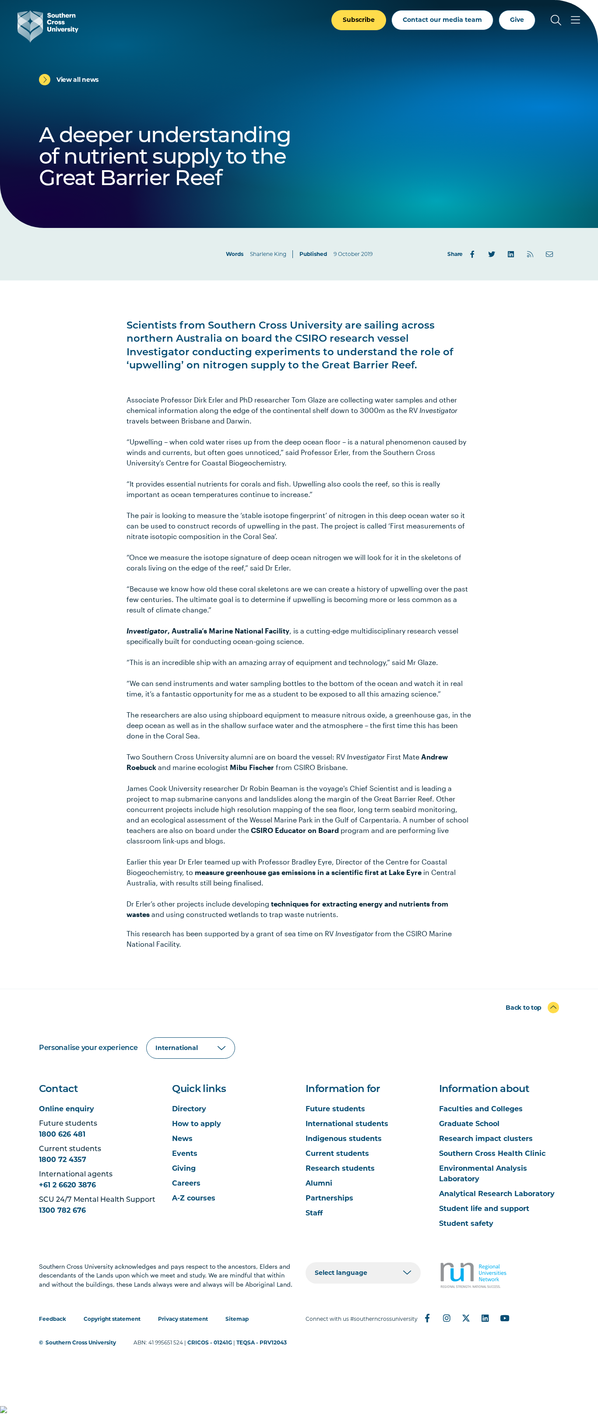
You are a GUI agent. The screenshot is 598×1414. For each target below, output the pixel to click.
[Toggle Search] (556, 20)
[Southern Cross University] (48, 26)
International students (347, 1124)
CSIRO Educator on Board (295, 830)
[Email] (549, 254)
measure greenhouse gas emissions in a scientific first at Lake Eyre (308, 872)
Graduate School (469, 1124)
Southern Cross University (81, 1342)
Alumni (319, 1183)
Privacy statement (183, 1319)
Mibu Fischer (252, 767)
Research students (340, 1168)
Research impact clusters (486, 1138)
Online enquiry (66, 1109)
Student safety (466, 1223)
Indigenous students (344, 1138)
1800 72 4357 (62, 1159)
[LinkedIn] (511, 254)
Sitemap (237, 1319)
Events (184, 1153)
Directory (189, 1109)
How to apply (196, 1124)
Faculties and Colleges (481, 1109)
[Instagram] (446, 1318)
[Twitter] (491, 254)
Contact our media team (442, 20)
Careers (186, 1183)
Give (517, 20)
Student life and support (484, 1208)
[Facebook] (472, 254)
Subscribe (359, 20)
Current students (337, 1153)
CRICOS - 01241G (209, 1342)
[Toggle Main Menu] (575, 20)
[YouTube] (504, 1318)
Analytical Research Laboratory (497, 1194)
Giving (184, 1168)
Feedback (52, 1319)
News (182, 1138)
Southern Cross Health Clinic (492, 1153)
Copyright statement (112, 1319)
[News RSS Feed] (530, 254)
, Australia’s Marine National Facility (208, 630)
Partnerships (329, 1198)
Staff (314, 1213)
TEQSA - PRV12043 (261, 1342)
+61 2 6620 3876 (67, 1185)
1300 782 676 (62, 1210)
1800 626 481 (62, 1134)
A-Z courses (193, 1198)
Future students (335, 1109)
